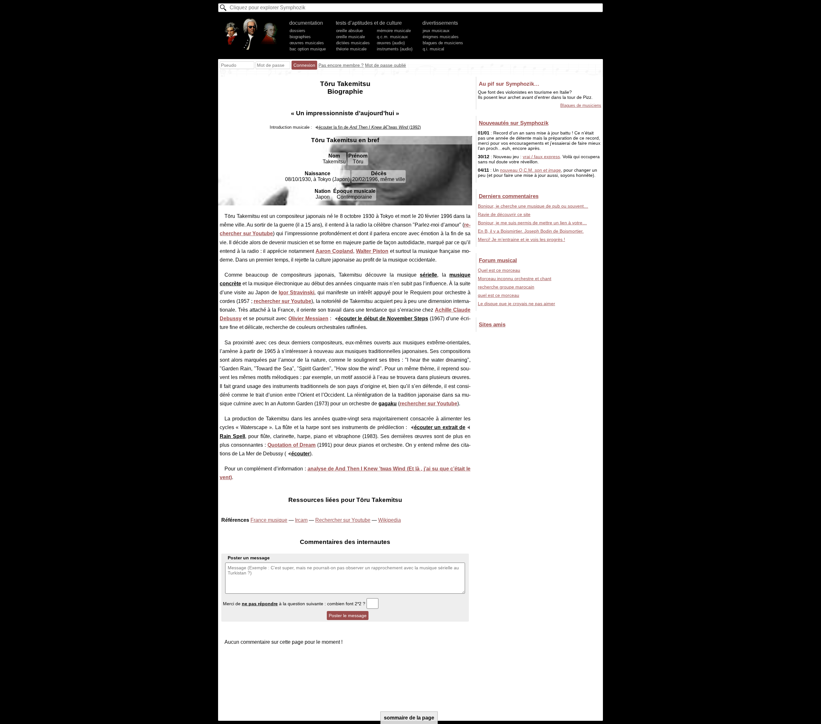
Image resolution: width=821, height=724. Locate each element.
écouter (300, 453)
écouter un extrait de (439, 427)
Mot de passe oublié (385, 65)
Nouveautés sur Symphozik (513, 123)
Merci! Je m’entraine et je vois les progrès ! (521, 239)
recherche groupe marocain (506, 286)
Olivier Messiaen (308, 318)
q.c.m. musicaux (392, 36)
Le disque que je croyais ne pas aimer (516, 303)
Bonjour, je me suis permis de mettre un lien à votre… (532, 222)
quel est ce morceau (498, 295)
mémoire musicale (394, 30)
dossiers (297, 30)
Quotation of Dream (291, 445)
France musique (268, 520)
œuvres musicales (307, 42)
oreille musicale (350, 36)
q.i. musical (433, 49)
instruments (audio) (394, 49)
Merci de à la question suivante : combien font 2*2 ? (295, 603)
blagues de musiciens (443, 42)
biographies (300, 36)
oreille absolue (349, 30)
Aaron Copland (334, 251)
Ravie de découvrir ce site (504, 214)
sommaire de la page (409, 717)
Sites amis (492, 324)
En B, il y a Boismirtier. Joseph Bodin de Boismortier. (531, 231)
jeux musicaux (436, 30)
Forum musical (498, 260)
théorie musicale (351, 49)
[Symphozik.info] (251, 34)
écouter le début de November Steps (383, 318)
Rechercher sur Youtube (342, 520)
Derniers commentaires (508, 196)
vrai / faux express (541, 156)
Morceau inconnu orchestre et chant (514, 278)
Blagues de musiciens (580, 105)
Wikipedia (389, 520)
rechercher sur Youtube (283, 301)
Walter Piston (372, 251)
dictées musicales (353, 42)
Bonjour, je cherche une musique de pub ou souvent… (533, 206)
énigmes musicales (441, 36)
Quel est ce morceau (499, 270)
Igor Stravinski (296, 292)
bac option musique (308, 49)
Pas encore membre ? (341, 65)
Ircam (301, 520)
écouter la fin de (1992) (369, 127)
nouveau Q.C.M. (530, 170)
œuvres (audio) (391, 42)
